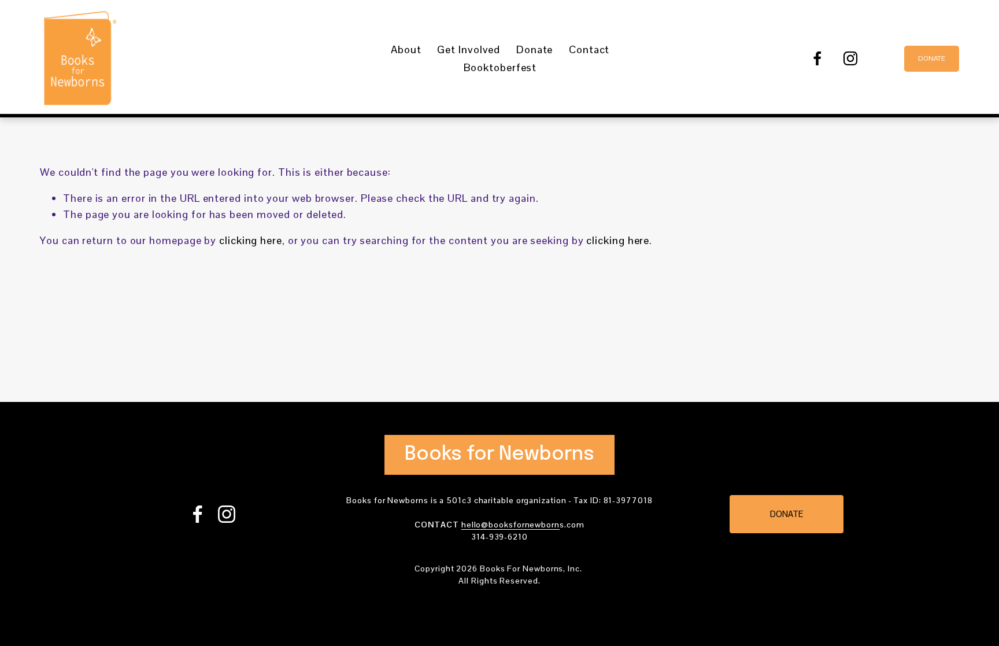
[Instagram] (850, 58)
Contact (589, 49)
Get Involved (468, 49)
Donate (534, 49)
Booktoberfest (500, 67)
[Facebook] (817, 58)
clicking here (250, 240)
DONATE (931, 58)
